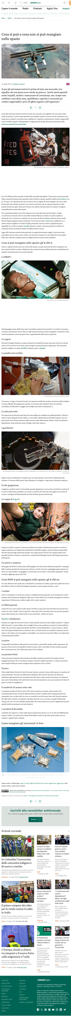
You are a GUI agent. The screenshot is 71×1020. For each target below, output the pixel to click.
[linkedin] (61, 1010)
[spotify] (49, 1010)
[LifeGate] (35, 2)
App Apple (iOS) (6, 986)
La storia (22, 989)
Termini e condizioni (26, 1002)
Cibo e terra (54, 13)
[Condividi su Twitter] (35, 108)
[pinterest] (45, 1010)
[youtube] (53, 1010)
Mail (20, 992)
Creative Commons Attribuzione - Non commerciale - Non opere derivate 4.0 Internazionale (39, 791)
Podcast (37, 8)
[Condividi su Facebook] (31, 108)
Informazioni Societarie (24, 998)
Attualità (4, 980)
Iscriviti (34, 819)
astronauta (55, 796)
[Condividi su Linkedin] (40, 108)
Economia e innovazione (28, 13)
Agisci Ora (52, 8)
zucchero (62, 199)
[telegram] (65, 1010)
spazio (25, 796)
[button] (67, 751)
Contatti (22, 983)
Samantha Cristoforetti (43, 796)
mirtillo (24, 348)
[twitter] (42, 1010)
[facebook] (38, 1010)
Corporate (5, 1002)
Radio (25, 8)
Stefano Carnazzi (19, 84)
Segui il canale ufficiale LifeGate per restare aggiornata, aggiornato (42, 783)
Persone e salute (64, 13)
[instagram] (57, 1010)
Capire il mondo (9, 8)
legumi (16, 499)
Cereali (26, 226)
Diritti (11, 13)
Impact (66, 8)
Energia (16, 13)
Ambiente (4, 13)
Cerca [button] (25, 3)
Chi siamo (22, 986)
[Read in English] (68, 84)
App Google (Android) (5, 990)
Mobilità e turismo (43, 13)
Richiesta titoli (6, 999)
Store (9, 3)
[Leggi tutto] (68, 831)
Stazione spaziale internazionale (13, 124)
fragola (42, 348)
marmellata (31, 796)
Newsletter (15, 3)
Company (22, 980)
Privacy (22, 995)
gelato (6, 618)
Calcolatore (6, 1005)
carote (48, 221)
